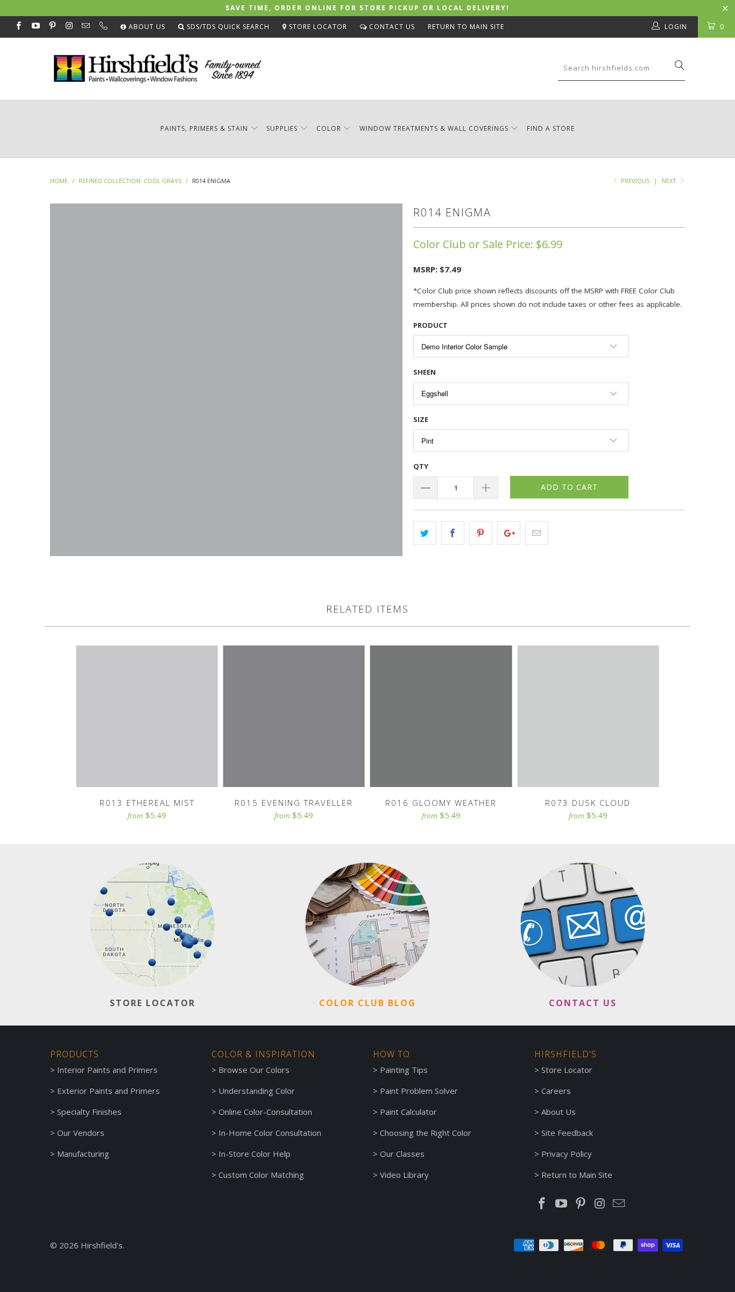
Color (328, 128)
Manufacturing (83, 1153)
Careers (556, 1090)
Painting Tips (404, 1069)
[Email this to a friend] (536, 533)
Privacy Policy (566, 1153)
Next (670, 181)
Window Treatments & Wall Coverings (433, 128)
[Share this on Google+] (508, 533)
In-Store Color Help (254, 1153)
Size (420, 419)
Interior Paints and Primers (107, 1069)
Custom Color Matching (261, 1174)
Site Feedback (567, 1132)
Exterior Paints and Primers (108, 1090)
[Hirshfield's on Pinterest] (51, 26)
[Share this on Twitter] (424, 533)
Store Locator (317, 26)
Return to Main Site (466, 26)
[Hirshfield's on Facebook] (18, 26)
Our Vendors (80, 1132)
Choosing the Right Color (425, 1132)
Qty (420, 466)
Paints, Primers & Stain (204, 128)
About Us (145, 26)
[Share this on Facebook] (452, 533)
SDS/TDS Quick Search (227, 26)
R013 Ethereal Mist (147, 716)
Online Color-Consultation (265, 1111)
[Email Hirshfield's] (85, 26)
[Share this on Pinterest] (480, 533)
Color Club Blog (367, 1003)
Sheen (424, 372)
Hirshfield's (102, 1245)
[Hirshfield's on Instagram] (68, 26)
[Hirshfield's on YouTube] (34, 26)
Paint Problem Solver (419, 1090)
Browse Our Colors (253, 1069)
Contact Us (391, 26)
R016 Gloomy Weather (441, 716)
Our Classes (402, 1153)
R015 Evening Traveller (294, 716)
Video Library (404, 1174)
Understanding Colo (255, 1090)
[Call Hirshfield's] (102, 27)
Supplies (282, 128)
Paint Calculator (408, 1111)
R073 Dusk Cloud (588, 716)
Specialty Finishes (89, 1111)
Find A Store (551, 128)
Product (430, 325)
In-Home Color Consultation (269, 1132)
